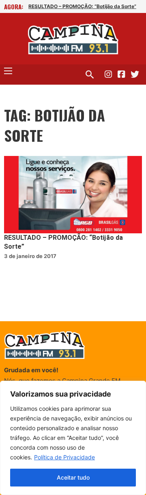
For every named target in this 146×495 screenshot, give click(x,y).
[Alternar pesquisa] (89, 74)
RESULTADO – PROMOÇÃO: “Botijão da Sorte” (82, 6)
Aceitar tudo (73, 477)
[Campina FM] (73, 38)
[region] (73, 438)
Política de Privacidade (64, 457)
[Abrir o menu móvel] (8, 71)
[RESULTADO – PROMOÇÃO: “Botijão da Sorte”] (73, 194)
